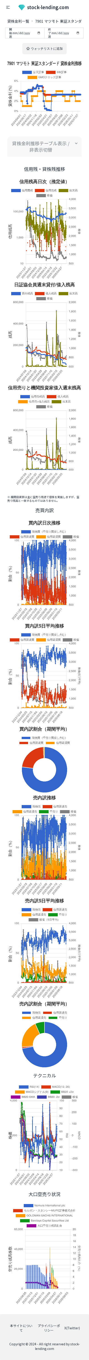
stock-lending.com (48, 7)
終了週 (49, 32)
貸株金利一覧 (18, 21)
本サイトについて (21, 1328)
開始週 (10, 32)
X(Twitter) (72, 1328)
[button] (8, 7)
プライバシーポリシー (49, 1328)
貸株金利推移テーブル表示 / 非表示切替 (41, 146)
